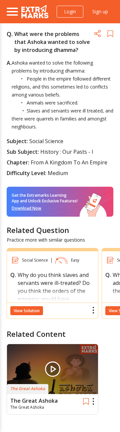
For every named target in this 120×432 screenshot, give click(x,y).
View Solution (27, 311)
